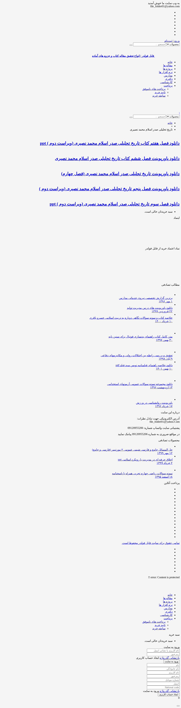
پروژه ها (168, 68)
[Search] (131, 45)
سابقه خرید (158, 95)
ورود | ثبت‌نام (172, 40)
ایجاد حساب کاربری (168, 694)
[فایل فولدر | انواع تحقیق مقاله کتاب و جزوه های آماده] (167, 109)
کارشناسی (166, 82)
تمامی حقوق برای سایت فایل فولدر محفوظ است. (151, 542)
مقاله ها (168, 65)
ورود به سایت (171, 661)
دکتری (169, 78)
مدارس (168, 75)
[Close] (178, 705)
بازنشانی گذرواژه (170, 657)
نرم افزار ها (166, 72)
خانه (170, 62)
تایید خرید (160, 92)
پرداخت (168, 85)
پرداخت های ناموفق (153, 88)
